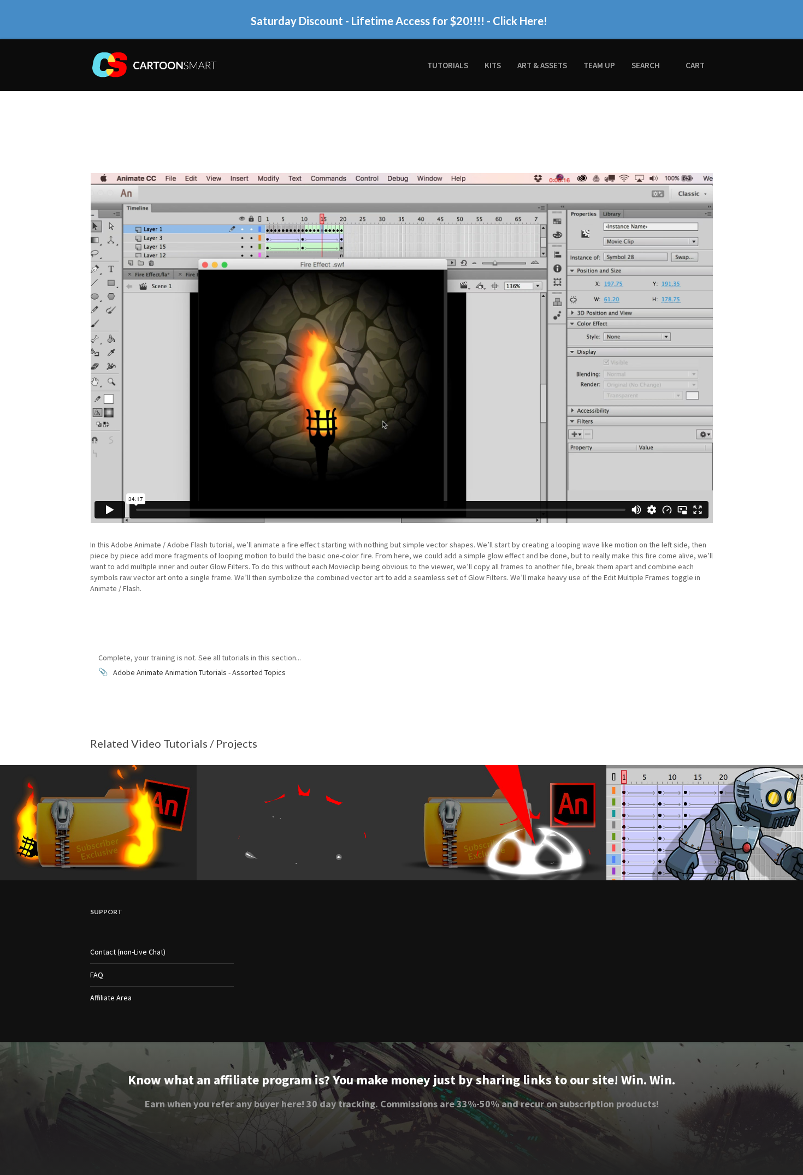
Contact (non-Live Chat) (128, 952)
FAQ (96, 975)
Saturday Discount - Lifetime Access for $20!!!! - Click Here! (399, 22)
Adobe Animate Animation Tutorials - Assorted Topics (199, 672)
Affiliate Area (111, 998)
